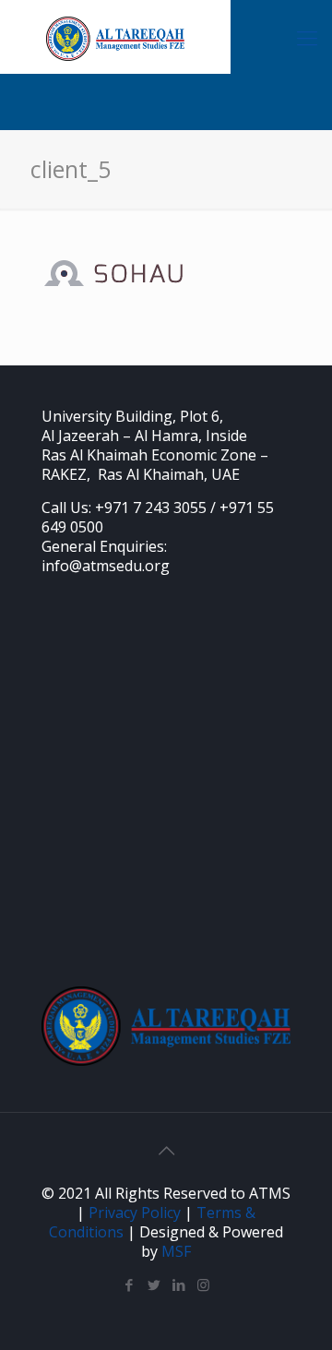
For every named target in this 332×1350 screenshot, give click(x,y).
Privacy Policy (135, 1212)
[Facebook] (128, 1284)
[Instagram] (203, 1284)
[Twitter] (153, 1284)
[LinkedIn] (178, 1284)
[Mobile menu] (307, 37)
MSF (176, 1251)
